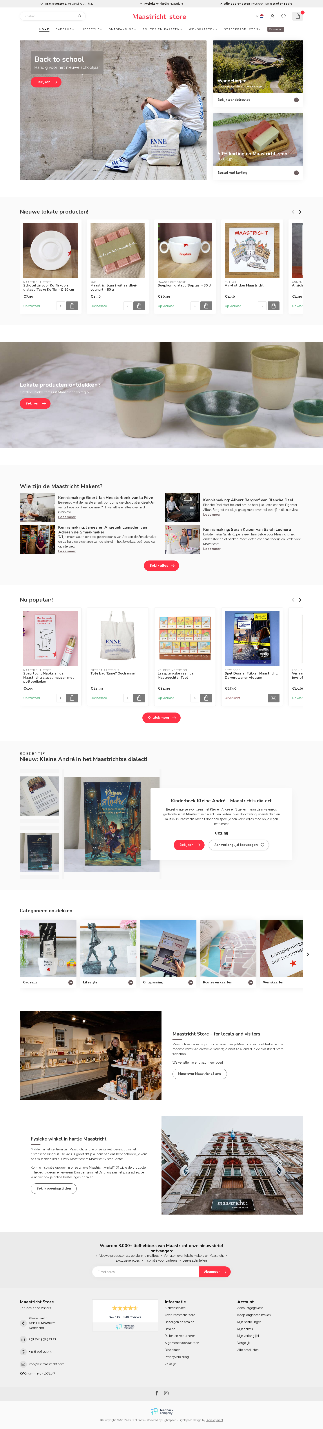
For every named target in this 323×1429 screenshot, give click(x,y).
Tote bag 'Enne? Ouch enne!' (113, 674)
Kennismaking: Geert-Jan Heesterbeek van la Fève (105, 497)
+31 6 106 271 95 (40, 1351)
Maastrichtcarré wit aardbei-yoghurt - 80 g (114, 287)
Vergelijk (243, 1343)
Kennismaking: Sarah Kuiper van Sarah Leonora (247, 529)
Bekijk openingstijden (53, 1188)
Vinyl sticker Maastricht (244, 285)
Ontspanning (121, 29)
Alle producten (248, 1350)
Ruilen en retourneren (180, 1336)
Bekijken (186, 845)
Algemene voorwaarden (182, 1343)
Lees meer (67, 517)
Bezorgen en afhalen (179, 1322)
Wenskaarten (202, 29)
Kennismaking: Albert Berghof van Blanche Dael (248, 500)
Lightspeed (169, 1420)
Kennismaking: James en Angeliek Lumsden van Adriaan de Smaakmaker (102, 530)
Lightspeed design (190, 1420)
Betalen (170, 1329)
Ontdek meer (158, 717)
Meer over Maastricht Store (199, 1073)
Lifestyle (90, 29)
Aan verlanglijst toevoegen (236, 845)
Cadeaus (64, 29)
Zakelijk (170, 1364)
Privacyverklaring (177, 1357)
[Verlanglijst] (283, 16)
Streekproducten (241, 29)
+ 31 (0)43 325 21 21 (42, 1339)
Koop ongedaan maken (254, 1315)
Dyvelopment (214, 1420)
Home (44, 29)
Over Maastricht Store (180, 1315)
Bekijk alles (159, 565)
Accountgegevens (250, 1308)
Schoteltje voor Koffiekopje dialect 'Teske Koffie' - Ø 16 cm (48, 287)
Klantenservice (175, 1308)
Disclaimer (172, 1350)
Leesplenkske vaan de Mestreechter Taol (176, 676)
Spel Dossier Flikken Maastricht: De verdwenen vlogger (251, 676)
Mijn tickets (245, 1329)
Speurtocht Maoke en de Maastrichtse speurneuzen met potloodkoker (48, 678)
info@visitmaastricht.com (46, 1364)
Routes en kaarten (161, 29)
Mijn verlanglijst (248, 1336)
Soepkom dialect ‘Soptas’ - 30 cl (185, 285)
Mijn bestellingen (249, 1322)
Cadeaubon (275, 29)
